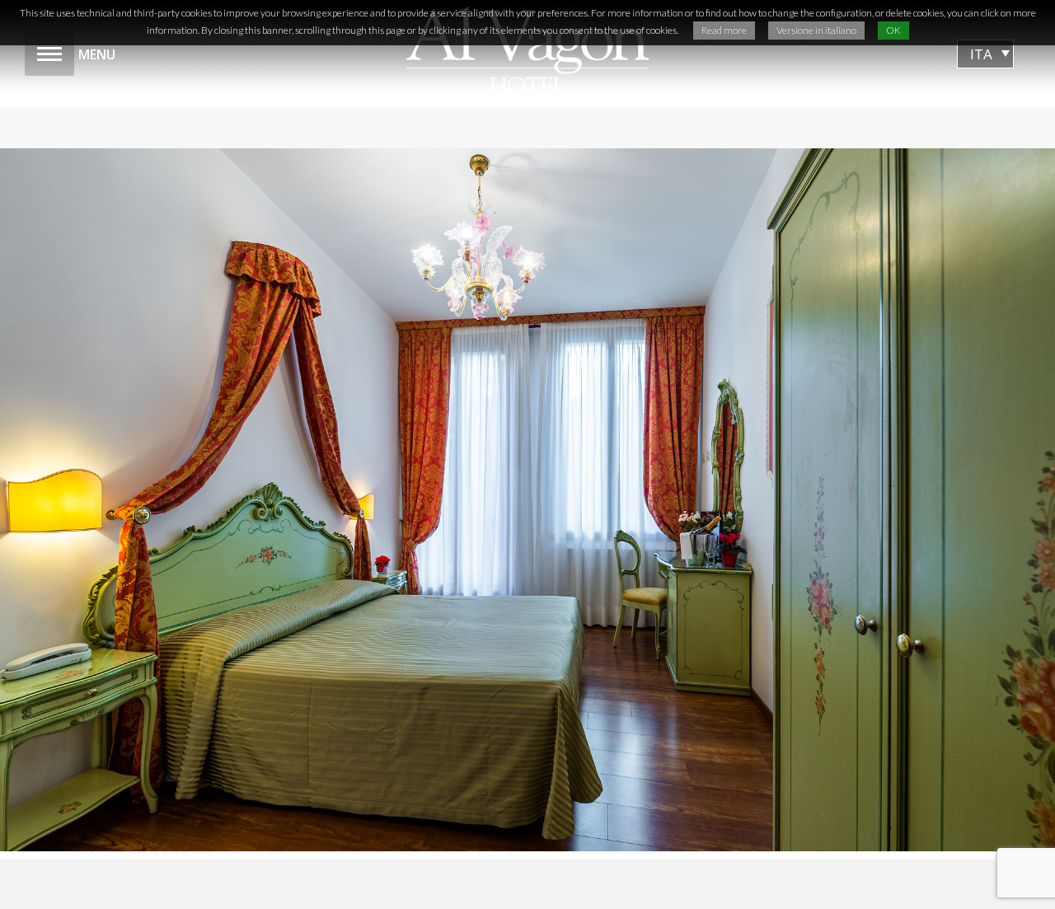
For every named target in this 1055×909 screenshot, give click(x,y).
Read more (724, 30)
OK (893, 30)
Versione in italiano (816, 30)
